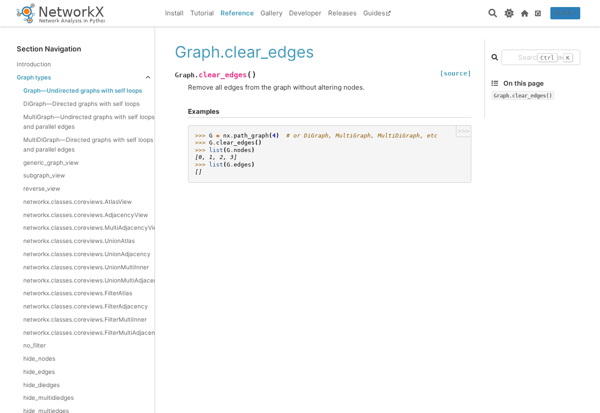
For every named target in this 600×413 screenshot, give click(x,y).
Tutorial (202, 13)
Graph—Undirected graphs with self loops (82, 90)
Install (174, 13)
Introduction (34, 64)
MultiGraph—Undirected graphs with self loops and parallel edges (89, 121)
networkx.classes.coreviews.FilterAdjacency (85, 306)
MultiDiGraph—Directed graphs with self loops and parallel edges (88, 144)
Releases (342, 13)
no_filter (34, 345)
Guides (374, 13)
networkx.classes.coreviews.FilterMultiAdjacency (89, 332)
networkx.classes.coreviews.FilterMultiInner (85, 319)
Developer (305, 13)
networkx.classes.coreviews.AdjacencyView (85, 214)
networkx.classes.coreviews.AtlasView (77, 201)
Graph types (34, 77)
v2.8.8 (563, 12)
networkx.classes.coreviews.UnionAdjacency (87, 253)
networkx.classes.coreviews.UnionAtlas (79, 240)
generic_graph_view (51, 162)
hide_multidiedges (48, 397)
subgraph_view (44, 175)
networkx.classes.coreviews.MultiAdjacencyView (89, 227)
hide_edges (39, 371)
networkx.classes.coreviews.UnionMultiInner (86, 267)
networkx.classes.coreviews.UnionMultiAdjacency (89, 280)
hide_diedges (41, 384)
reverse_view (41, 188)
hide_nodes (39, 358)
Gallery (271, 13)
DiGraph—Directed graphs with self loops (81, 103)
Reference (237, 13)
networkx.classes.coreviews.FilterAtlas (77, 293)
